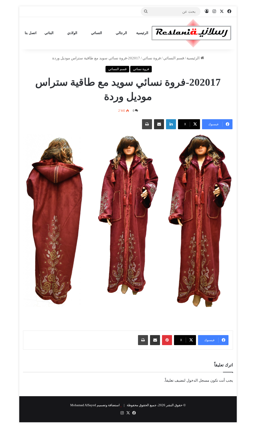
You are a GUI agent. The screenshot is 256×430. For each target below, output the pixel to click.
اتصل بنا (30, 33)
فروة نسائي (151, 58)
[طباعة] (147, 124)
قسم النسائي (173, 58)
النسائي (97, 33)
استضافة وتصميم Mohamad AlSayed (95, 405)
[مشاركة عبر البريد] (159, 124)
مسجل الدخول (197, 380)
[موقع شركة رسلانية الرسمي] (191, 33)
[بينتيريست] (167, 340)
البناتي (49, 33)
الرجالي (122, 33)
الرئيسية (142, 33)
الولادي (72, 33)
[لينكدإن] (171, 124)
